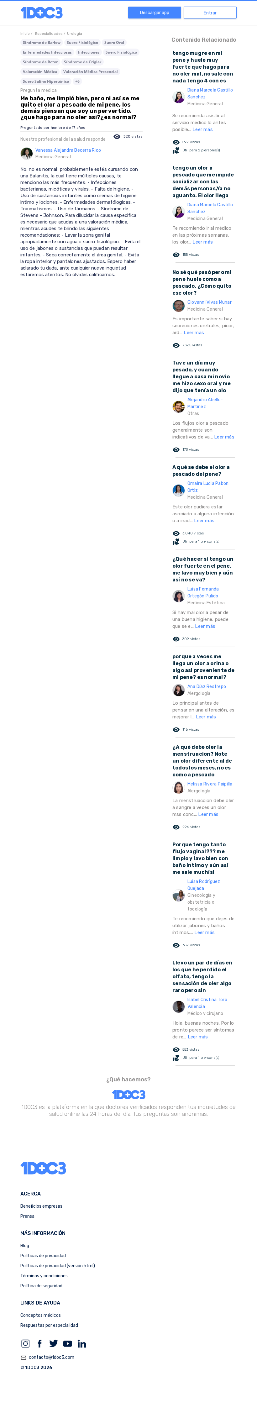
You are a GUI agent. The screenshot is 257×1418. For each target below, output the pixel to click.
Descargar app (154, 12)
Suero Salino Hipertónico (46, 81)
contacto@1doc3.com (47, 1358)
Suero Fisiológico (82, 42)
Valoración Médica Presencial (90, 71)
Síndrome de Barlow (41, 42)
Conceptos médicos (40, 1315)
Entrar (210, 13)
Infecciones (88, 52)
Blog (24, 1245)
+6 (77, 81)
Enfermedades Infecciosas (47, 52)
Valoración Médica (40, 71)
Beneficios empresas (41, 1206)
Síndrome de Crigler (82, 62)
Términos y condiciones (44, 1276)
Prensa (27, 1216)
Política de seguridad (41, 1286)
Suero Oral (114, 42)
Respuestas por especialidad (49, 1325)
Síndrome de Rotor (40, 62)
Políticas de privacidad (43, 1255)
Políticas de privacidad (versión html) (57, 1265)
